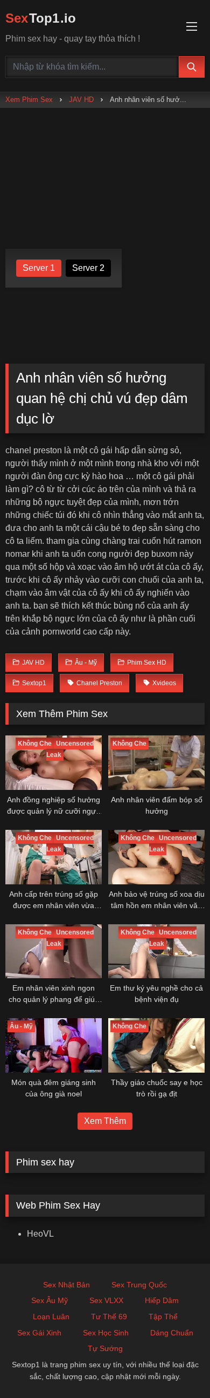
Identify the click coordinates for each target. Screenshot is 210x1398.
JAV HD (81, 100)
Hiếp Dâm (162, 1300)
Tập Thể (163, 1316)
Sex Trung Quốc (139, 1284)
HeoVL (40, 1233)
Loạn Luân (51, 1316)
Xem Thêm (105, 1121)
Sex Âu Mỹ (49, 1300)
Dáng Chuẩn (171, 1332)
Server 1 (39, 267)
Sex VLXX (106, 1300)
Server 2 (88, 267)
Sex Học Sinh (106, 1332)
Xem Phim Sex (29, 100)
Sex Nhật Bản (66, 1284)
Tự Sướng (105, 1348)
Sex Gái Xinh (39, 1332)
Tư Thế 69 (109, 1316)
